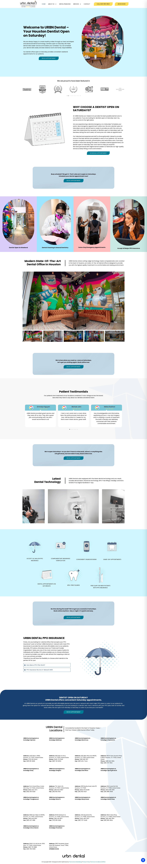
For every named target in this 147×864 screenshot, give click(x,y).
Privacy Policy (86, 862)
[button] (66, 95)
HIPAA (103, 862)
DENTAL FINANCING (65, 4)
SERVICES (76, 4)
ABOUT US (51, 4)
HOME (43, 4)
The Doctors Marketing (75, 862)
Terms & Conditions (96, 862)
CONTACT (87, 4)
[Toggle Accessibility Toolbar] (143, 860)
